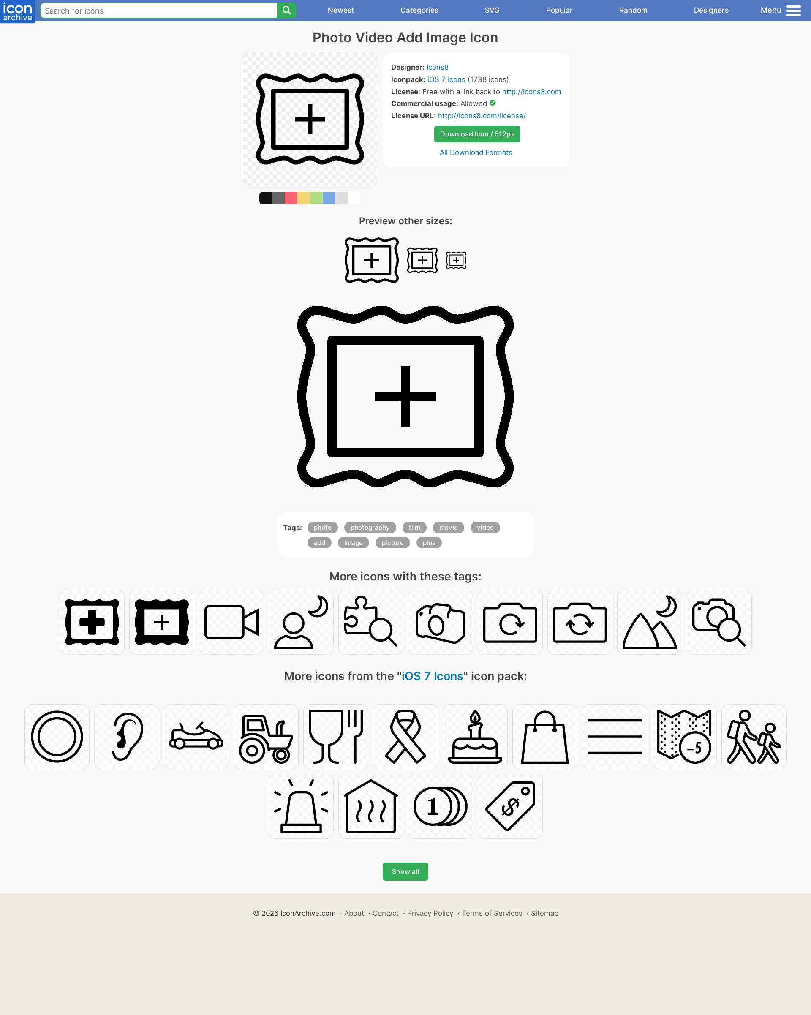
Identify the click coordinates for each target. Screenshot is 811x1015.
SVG (492, 10)
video (485, 527)
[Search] (286, 11)
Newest (341, 10)
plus (429, 543)
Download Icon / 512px (477, 134)
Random (633, 10)
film (414, 527)
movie (448, 527)
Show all (405, 871)
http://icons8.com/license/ (482, 116)
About (354, 913)
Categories (419, 10)
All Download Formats (476, 152)
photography (370, 527)
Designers (711, 10)
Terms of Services (492, 913)
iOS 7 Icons (446, 79)
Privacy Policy (430, 913)
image (353, 543)
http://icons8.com (531, 91)
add (319, 543)
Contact (386, 913)
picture (393, 543)
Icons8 (438, 67)
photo (323, 527)
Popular (559, 10)
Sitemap (544, 913)
